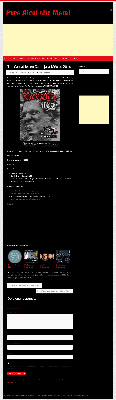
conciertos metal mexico (50, 272)
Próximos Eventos (33, 58)
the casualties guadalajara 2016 (54, 275)
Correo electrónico (14, 344)
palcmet (12, 73)
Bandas (45, 58)
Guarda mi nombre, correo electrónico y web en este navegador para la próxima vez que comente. (39, 367)
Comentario (12, 312)
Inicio (6, 58)
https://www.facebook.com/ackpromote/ (25, 191)
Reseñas (53, 58)
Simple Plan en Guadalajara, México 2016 (24, 285)
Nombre (10, 334)
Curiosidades (63, 58)
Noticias (13, 58)
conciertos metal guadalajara (30, 272)
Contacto (74, 58)
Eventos (21, 58)
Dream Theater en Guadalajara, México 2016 (54, 291)
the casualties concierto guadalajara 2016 (27, 275)
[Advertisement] (58, 40)
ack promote (14, 272)
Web (9, 353)
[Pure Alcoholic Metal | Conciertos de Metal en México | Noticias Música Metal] (38, 14)
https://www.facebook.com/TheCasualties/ (26, 199)
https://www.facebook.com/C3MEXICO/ (25, 194)
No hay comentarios (45, 73)
